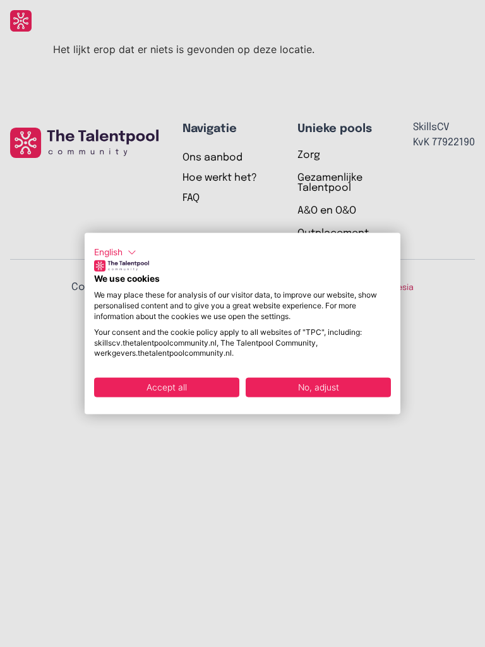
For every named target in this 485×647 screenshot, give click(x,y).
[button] (115, 252)
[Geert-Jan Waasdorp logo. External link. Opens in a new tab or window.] (121, 265)
